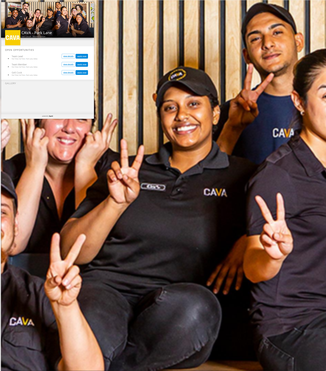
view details (68, 56)
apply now (81, 56)
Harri (51, 116)
